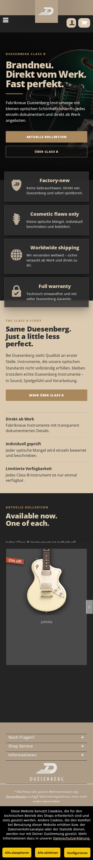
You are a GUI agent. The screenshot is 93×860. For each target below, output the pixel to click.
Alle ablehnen (48, 852)
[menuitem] (7, 20)
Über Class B (46, 151)
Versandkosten (16, 796)
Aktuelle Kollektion (46, 137)
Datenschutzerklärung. (71, 838)
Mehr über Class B (46, 395)
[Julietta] (46, 582)
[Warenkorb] (84, 23)
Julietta (46, 621)
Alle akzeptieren (17, 852)
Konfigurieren (77, 853)
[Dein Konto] (71, 23)
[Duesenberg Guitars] (46, 772)
